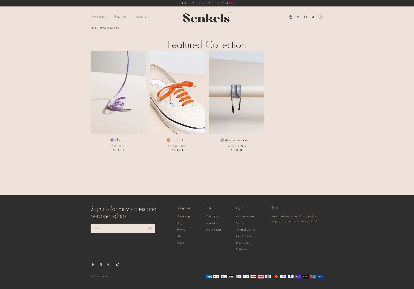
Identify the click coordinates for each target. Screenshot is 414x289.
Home (93, 28)
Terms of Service (245, 229)
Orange (177, 140)
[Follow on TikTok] (117, 264)
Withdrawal (243, 249)
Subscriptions (213, 229)
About (139, 17)
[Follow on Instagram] (109, 264)
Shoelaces (98, 17)
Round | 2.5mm (236, 146)
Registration (212, 223)
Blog (179, 223)
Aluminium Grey (236, 140)
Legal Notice (243, 236)
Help (179, 236)
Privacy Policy (243, 243)
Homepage (183, 216)
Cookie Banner (245, 216)
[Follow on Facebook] (93, 264)
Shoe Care (120, 17)
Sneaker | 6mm (177, 146)
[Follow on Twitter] (101, 264)
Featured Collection (109, 28)
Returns (181, 229)
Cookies (241, 223)
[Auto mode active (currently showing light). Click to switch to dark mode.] (298, 17)
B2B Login (212, 216)
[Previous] (171, 3)
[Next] (242, 3)
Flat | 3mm (118, 146)
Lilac (118, 140)
